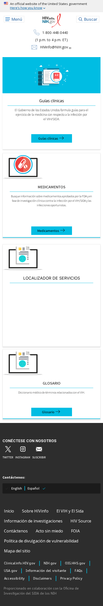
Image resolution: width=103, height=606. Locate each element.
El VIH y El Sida (70, 511)
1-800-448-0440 (55, 32)
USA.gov (10, 571)
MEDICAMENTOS (52, 186)
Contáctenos (16, 531)
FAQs (78, 571)
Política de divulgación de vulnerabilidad (41, 541)
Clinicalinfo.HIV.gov (19, 563)
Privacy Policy (71, 578)
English (16, 488)
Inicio (9, 511)
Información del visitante (46, 571)
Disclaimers (42, 578)
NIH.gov (50, 563)
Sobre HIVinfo (35, 511)
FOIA (75, 531)
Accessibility (14, 578)
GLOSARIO (51, 383)
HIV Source (80, 521)
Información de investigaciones (33, 521)
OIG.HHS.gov (75, 563)
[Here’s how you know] (51, 6)
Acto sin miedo (49, 531)
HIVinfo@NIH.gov (54, 47)
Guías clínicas (51, 100)
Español (34, 488)
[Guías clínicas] (51, 75)
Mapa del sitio (17, 551)
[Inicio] (51, 20)
